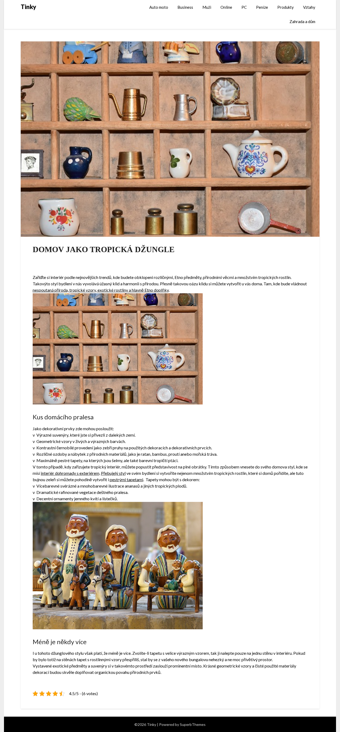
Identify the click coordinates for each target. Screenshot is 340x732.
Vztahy (309, 7)
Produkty (285, 7)
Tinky (28, 6)
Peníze (262, 7)
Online (226, 7)
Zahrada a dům (302, 21)
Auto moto (158, 7)
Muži (206, 7)
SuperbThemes (193, 724)
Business (185, 7)
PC (244, 7)
